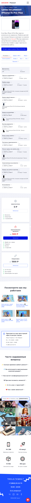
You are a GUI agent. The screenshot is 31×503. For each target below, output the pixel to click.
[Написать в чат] (28, 500)
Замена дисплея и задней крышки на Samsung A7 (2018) (7, 305)
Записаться (15, 210)
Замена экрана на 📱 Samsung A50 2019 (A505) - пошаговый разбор (22, 305)
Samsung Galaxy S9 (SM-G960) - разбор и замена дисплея (21, 320)
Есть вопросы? (15, 491)
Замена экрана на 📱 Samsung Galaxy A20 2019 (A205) (7, 320)
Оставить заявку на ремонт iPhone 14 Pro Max (14, 49)
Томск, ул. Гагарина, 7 (15, 479)
